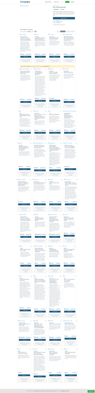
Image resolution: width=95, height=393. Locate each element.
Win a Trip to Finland (55, 324)
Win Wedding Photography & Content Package (54, 250)
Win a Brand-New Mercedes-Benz (54, 38)
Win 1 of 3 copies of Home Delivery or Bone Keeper (23, 184)
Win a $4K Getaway (54, 114)
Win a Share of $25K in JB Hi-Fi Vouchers (40, 183)
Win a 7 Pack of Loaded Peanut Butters (53, 353)
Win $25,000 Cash (68, 72)
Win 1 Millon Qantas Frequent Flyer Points (69, 250)
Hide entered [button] (63, 31)
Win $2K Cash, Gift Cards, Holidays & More (69, 219)
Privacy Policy (54, 390)
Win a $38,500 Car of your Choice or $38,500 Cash (69, 39)
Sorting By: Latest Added (70, 31)
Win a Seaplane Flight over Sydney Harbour (40, 250)
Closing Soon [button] (33, 31)
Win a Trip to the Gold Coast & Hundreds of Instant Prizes (53, 281)
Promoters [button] (56, 1)
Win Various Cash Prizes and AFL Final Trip (25, 115)
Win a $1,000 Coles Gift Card (25, 250)
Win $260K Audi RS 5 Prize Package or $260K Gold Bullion (40, 39)
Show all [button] (21, 31)
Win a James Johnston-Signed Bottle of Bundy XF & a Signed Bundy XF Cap (55, 149)
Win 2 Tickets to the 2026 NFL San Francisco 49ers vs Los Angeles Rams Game (39, 117)
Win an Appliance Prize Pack (25, 73)
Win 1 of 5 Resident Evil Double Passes (70, 147)
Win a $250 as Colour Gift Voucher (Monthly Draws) (39, 353)
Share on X (62, 24)
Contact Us (48, 390)
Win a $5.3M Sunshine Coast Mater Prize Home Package (54, 219)
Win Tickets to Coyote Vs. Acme (22, 353)
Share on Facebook (56, 24)
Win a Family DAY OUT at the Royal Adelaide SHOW (71, 184)
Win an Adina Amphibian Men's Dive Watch (68, 117)
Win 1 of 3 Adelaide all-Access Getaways (69, 280)
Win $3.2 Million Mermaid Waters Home (39, 219)
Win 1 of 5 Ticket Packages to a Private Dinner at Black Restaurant (39, 326)
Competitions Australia (64, 390)
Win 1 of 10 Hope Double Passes (53, 73)
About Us (44, 390)
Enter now (26, 56)
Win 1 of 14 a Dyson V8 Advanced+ (39, 147)
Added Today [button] (26, 31)
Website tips (91, 391)
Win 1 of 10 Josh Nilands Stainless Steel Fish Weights (25, 39)
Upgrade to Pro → (47, 66)
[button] (73, 2)
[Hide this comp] (31, 246)
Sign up (67, 1)
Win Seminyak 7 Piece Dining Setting (39, 73)
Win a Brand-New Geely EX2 (24, 280)
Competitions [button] (48, 1)
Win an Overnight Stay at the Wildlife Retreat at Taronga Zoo (39, 281)
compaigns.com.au (37, 390)
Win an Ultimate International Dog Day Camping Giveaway (24, 148)
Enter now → (64, 18)
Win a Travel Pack (69, 324)
